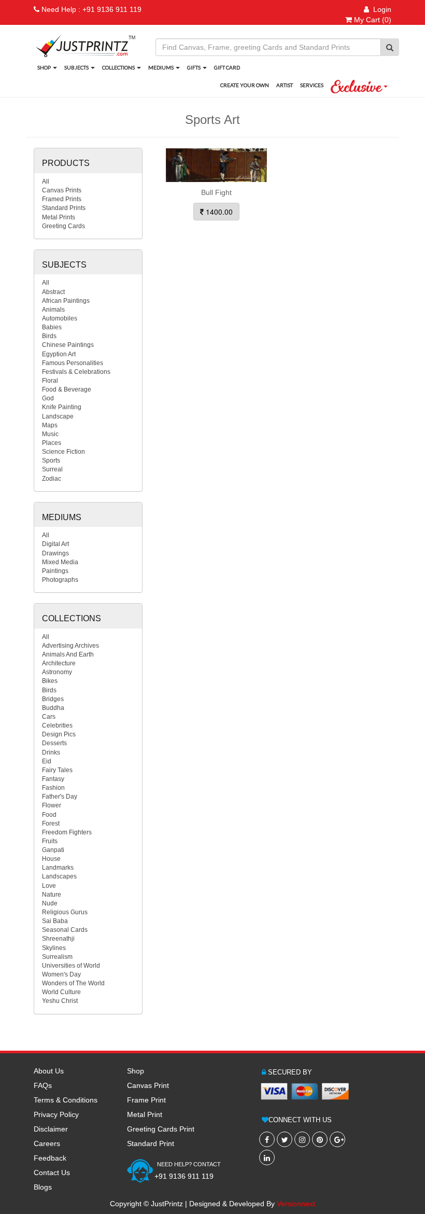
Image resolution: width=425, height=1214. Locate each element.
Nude (50, 903)
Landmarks (58, 867)
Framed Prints (61, 199)
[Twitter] (284, 1139)
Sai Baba (55, 921)
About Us (49, 1071)
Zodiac (51, 478)
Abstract (53, 292)
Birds (49, 336)
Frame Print (146, 1100)
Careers (47, 1143)
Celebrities (57, 725)
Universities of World (71, 965)
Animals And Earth (68, 654)
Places (51, 442)
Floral (50, 380)
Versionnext (296, 1203)
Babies (52, 327)
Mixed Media (60, 562)
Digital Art (55, 544)
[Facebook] (267, 1139)
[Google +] (337, 1139)
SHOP (44, 67)
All (45, 181)
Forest (51, 823)
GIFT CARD (227, 67)
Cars (48, 716)
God (48, 398)
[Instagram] (302, 1139)
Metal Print (144, 1114)
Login (380, 9)
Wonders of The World (73, 983)
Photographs (60, 579)
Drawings (55, 553)
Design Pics (59, 734)
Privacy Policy (56, 1114)
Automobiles (59, 318)
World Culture (61, 992)
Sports (51, 460)
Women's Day (61, 974)
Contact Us (52, 1172)
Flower (51, 805)
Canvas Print (148, 1085)
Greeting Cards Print (160, 1129)
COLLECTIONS (119, 67)
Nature (51, 894)
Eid (46, 761)
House (51, 858)
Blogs (43, 1187)
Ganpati (53, 850)
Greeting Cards (63, 226)
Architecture (59, 663)
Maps (50, 425)
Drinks (51, 752)
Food (49, 814)
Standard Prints (64, 208)
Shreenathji (58, 938)
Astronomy (57, 672)
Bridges (53, 699)
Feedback (50, 1158)
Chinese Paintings (68, 344)
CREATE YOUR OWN (244, 85)
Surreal (52, 469)
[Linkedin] (267, 1157)
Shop (135, 1071)
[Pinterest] (320, 1139)
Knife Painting (61, 407)
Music (50, 434)
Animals (53, 309)
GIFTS (194, 67)
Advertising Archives (70, 645)
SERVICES (311, 85)
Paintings (55, 571)
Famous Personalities (72, 363)
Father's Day (59, 796)
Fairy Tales (57, 770)
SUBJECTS (77, 67)
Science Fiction (63, 451)
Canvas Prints (61, 190)
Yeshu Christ (60, 1000)
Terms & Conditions (65, 1100)
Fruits (50, 841)
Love (49, 885)
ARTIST (284, 85)
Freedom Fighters (67, 832)
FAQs (43, 1085)
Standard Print (150, 1143)
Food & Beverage (66, 389)
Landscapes (59, 876)
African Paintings (66, 300)
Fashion (53, 787)
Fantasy (53, 779)
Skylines (54, 948)
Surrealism (57, 956)
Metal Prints (58, 217)
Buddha (53, 707)
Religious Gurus (65, 912)
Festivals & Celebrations (76, 371)
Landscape (58, 416)
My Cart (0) (371, 20)
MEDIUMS (161, 67)
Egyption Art (59, 354)
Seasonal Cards (65, 929)
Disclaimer (51, 1129)
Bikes (50, 681)
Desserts (54, 743)
